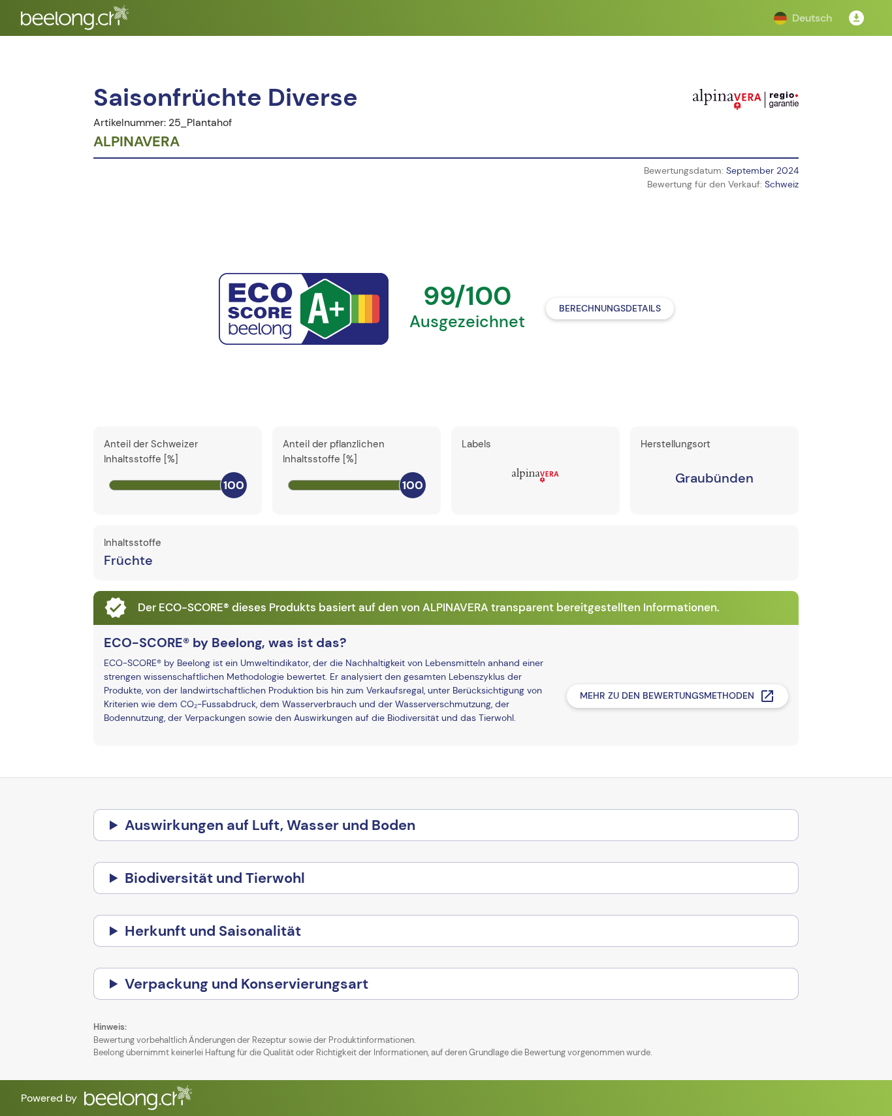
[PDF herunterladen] (856, 18)
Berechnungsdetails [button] (610, 308)
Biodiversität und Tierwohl (215, 878)
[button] (802, 18)
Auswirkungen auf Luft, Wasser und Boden (270, 825)
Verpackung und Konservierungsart (246, 983)
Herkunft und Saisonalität (213, 930)
